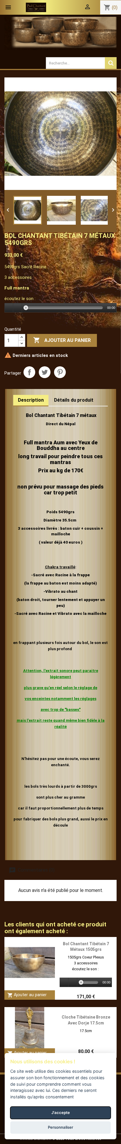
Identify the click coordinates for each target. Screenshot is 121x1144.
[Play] (9, 307)
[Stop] (17, 307)
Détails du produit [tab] (73, 400)
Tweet (45, 372)
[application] (60, 308)
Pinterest (60, 372)
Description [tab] (31, 400)
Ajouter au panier (62, 340)
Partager (29, 372)
